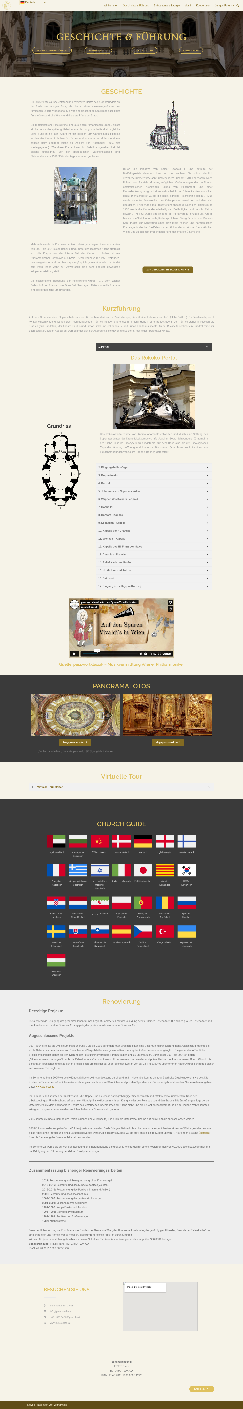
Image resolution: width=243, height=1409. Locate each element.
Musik (187, 5)
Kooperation (203, 5)
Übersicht (204, 1132)
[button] (233, 5)
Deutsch (29, 2)
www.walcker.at (45, 1086)
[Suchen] (237, 5)
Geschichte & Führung (136, 5)
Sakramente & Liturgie (167, 5)
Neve (30, 1404)
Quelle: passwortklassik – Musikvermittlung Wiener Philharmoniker (121, 664)
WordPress (60, 1404)
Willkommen (111, 5)
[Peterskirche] (6, 5)
